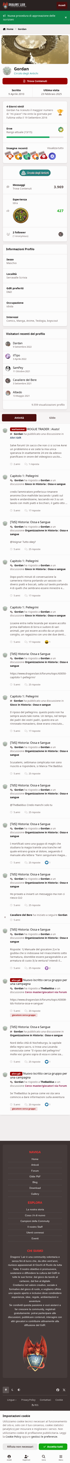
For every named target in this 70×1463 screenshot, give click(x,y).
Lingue (11, 1399)
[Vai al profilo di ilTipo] (7, 356)
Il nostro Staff (35, 1226)
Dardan (18, 343)
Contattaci (45, 1399)
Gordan (18, 434)
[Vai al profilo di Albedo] (7, 393)
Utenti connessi (35, 1232)
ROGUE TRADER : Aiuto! (43, 429)
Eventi (35, 1238)
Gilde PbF (35, 1176)
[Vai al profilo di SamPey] (7, 368)
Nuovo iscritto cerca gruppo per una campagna (38, 982)
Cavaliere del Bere (25, 380)
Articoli (35, 1164)
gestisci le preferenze (44, 1436)
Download (35, 1187)
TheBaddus (47, 988)
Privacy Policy (28, 1399)
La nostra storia (35, 1209)
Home (35, 1159)
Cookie (59, 1399)
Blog (35, 1182)
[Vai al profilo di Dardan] (7, 344)
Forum (35, 1170)
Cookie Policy (13, 1436)
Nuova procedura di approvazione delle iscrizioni (29, 17)
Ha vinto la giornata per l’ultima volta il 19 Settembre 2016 (29, 115)
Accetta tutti (55, 1446)
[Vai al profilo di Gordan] (5, 430)
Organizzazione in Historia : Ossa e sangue (36, 1035)
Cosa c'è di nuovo (35, 1215)
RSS (36, 1405)
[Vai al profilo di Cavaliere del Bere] (61, 234)
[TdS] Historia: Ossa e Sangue (30, 522)
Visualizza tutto (55, 148)
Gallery (35, 1193)
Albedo (17, 392)
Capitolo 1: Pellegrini (24, 476)
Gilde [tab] (52, 417)
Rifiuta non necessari (20, 1446)
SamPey (18, 368)
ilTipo (16, 355)
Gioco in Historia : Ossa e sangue (45, 484)
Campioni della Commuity (35, 1221)
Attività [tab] (19, 417)
